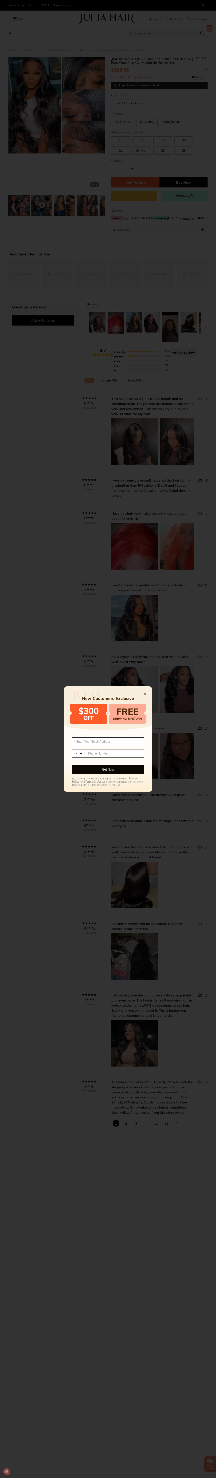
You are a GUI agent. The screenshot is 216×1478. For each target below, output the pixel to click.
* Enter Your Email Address (92, 741)
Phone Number (98, 753)
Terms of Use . (94, 781)
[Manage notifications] (6, 1471)
